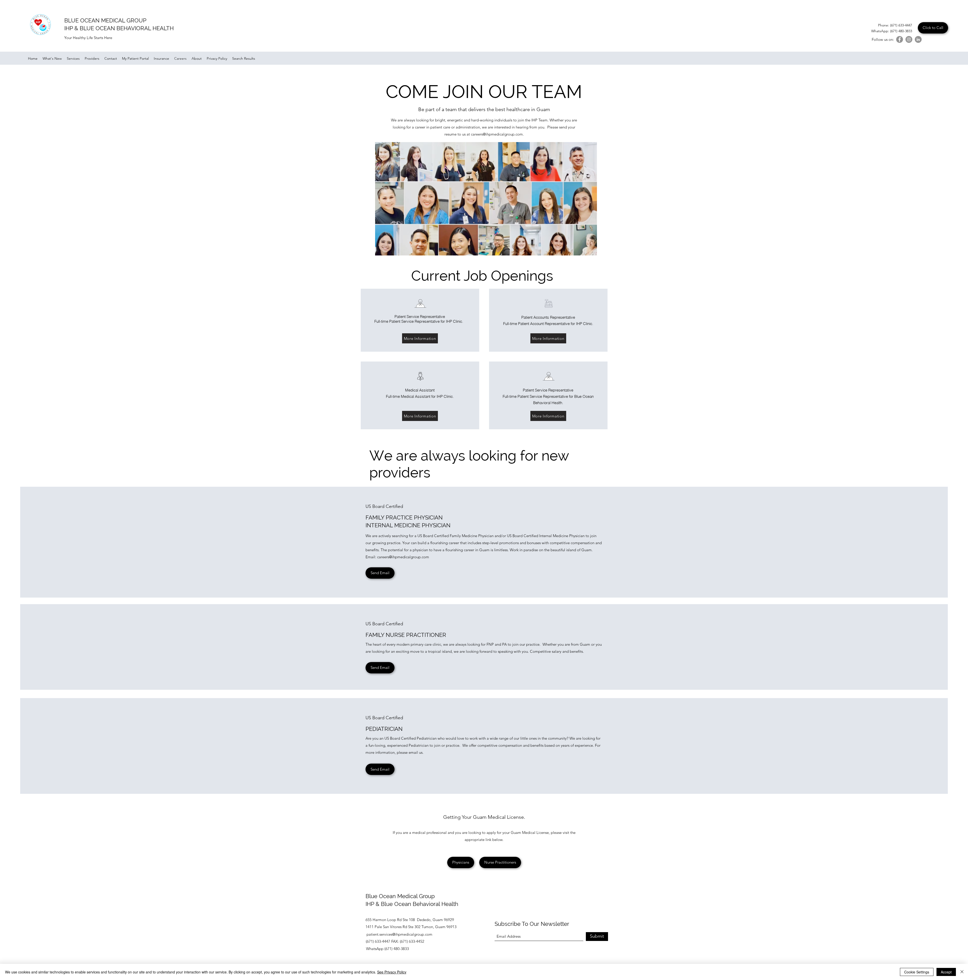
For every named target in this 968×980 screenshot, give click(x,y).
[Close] (962, 972)
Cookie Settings (916, 971)
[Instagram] (908, 39)
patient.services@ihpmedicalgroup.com (399, 934)
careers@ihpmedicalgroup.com (497, 134)
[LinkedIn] (918, 39)
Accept (946, 971)
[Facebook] (899, 39)
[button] (380, 769)
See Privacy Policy (391, 971)
